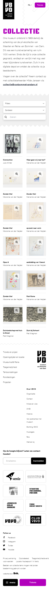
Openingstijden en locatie (13, 357)
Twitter (10, 546)
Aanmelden (38, 461)
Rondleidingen (9, 377)
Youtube (11, 550)
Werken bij (31, 442)
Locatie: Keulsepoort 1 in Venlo (27, 561)
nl (29, 5)
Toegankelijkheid (10, 367)
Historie (29, 414)
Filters (7, 103)
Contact (29, 399)
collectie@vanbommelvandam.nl (20, 84)
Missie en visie (32, 404)
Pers (28, 437)
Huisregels (30, 432)
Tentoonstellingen (10, 372)
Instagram (12, 542)
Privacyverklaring (9, 558)
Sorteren (8, 110)
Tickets (32, 582)
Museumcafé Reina (11, 362)
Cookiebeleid (24, 558)
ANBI (29, 409)
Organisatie (31, 394)
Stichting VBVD (32, 427)
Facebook (11, 538)
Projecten (7, 382)
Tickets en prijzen (10, 352)
